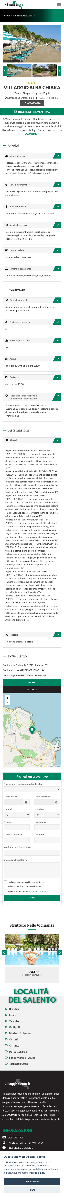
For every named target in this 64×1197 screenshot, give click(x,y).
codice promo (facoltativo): (18, 847)
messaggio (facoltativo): (16, 859)
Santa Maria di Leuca (22, 1057)
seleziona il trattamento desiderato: (23, 783)
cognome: (40, 821)
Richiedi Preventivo (33, 111)
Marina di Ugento (20, 1033)
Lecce (12, 1015)
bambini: (39, 809)
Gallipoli (14, 1027)
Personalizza (36, 1172)
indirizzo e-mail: (13, 834)
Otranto (14, 1045)
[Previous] (5, 71)
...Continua (32, 133)
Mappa (32, 682)
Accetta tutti (32, 1181)
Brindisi (14, 1009)
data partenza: (42, 796)
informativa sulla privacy (35, 891)
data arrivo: (11, 796)
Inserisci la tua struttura (25, 1142)
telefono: (39, 834)
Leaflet (47, 766)
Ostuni (13, 1039)
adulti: (8, 809)
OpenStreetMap (55, 766)
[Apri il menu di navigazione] (59, 4)
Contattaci (15, 1137)
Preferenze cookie (20, 1147)
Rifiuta (32, 1189)
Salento (6, 15)
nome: (8, 821)
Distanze (32, 689)
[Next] (59, 71)
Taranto (14, 1021)
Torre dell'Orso (18, 1063)
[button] (32, 730)
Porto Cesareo (18, 1051)
